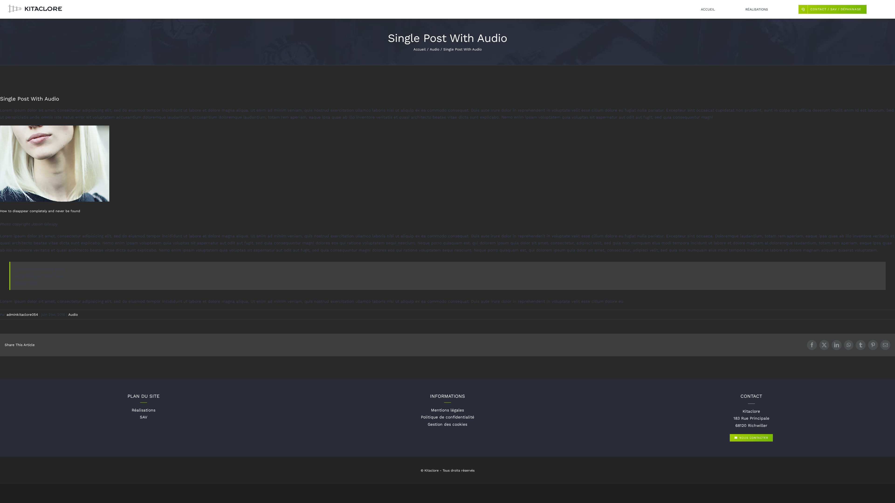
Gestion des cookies (447, 424)
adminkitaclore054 (22, 315)
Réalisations (143, 410)
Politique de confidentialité (447, 417)
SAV (143, 417)
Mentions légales (447, 410)
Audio (73, 315)
